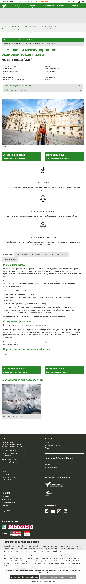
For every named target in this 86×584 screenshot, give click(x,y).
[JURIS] (5, 533)
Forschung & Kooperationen (53, 5)
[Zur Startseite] (6, 5)
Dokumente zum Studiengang (16, 90)
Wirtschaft (32, 1)
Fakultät (32, 5)
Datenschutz (60, 561)
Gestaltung (43, 1)
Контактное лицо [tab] (9, 259)
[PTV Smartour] (15, 533)
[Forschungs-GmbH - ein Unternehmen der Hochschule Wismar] (54, 493)
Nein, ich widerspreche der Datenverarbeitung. (57, 577)
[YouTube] (53, 511)
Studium (18, 5)
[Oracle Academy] (27, 533)
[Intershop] (20, 527)
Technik (23, 1)
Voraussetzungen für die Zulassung (18, 86)
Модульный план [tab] (22, 255)
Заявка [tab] (65, 255)
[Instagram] (59, 511)
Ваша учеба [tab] (8, 255)
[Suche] (83, 1)
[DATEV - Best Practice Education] (4, 527)
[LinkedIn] (65, 511)
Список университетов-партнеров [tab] (45, 255)
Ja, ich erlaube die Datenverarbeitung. (24, 577)
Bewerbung (76, 5)
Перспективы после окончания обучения (21, 355)
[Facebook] (47, 511)
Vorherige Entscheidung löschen (43, 581)
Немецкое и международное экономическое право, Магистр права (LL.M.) (30, 44)
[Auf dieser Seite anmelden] (79, 1)
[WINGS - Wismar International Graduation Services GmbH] (56, 484)
